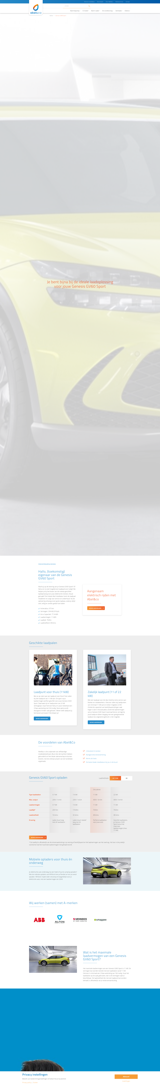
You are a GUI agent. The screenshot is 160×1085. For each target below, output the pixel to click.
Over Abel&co (109, 1)
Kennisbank (100, 1)
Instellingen (126, 1081)
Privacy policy (26, 1082)
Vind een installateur (89, 1)
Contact (128, 1)
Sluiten (35, 1082)
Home (51, 15)
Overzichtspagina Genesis (47, 564)
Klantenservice (119, 1)
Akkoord (126, 1077)
